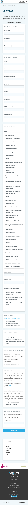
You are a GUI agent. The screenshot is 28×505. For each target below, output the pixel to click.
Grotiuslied (8, 454)
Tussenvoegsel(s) (8, 46)
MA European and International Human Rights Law (13, 192)
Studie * (6, 131)
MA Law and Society (11, 239)
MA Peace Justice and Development (14, 249)
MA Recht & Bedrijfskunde (12, 256)
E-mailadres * (7, 99)
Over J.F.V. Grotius (9, 442)
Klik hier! (10, 385)
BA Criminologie (10, 135)
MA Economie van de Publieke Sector (13, 176)
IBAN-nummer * (8, 114)
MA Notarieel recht (10, 242)
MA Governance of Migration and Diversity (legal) (13, 211)
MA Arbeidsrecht (10, 155)
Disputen (7, 450)
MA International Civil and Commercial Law (12, 216)
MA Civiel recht (9, 158)
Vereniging (9, 5)
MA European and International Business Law (13, 187)
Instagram (12, 496)
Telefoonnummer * (8, 107)
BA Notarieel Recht (10, 145)
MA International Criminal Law (13, 220)
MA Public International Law (12, 253)
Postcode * (6, 84)
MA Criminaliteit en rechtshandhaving (10, 166)
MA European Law (10, 197)
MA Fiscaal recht (10, 203)
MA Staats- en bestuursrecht (13, 263)
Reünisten (8, 452)
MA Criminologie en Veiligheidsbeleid (10, 171)
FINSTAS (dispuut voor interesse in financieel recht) (14, 293)
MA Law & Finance (10, 232)
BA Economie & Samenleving (13, 138)
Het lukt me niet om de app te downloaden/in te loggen (12, 403)
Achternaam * (7, 38)
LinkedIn (16, 496)
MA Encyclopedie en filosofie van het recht (13, 182)
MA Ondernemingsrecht (11, 246)
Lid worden (13, 5)
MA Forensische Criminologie (13, 207)
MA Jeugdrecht (9, 229)
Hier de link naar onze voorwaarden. (12, 318)
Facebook (14, 496)
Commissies (8, 448)
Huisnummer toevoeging (9, 76)
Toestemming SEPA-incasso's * (13, 364)
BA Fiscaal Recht (10, 142)
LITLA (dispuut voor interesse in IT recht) (14, 303)
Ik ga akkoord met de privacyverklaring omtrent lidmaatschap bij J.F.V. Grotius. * (13, 323)
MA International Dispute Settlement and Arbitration (14, 225)
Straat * (6, 61)
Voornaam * (7, 30)
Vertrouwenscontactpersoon (11, 457)
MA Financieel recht (10, 200)
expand (4, 446)
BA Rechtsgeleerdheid (11, 148)
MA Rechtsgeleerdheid (11, 259)
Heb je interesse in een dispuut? (11, 288)
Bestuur (7, 446)
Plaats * (6, 91)
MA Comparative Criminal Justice (14, 162)
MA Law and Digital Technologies (14, 236)
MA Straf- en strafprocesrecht (13, 266)
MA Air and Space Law (11, 152)
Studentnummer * (8, 272)
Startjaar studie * (8, 279)
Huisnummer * (7, 69)
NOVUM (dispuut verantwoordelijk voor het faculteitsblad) (14, 298)
